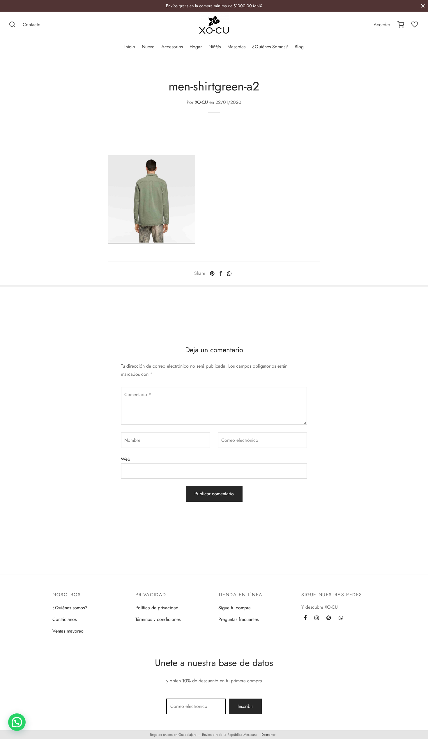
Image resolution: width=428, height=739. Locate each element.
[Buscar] (12, 24)
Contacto (31, 24)
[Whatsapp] (229, 273)
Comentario (137, 394)
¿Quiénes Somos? (270, 46)
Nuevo (148, 46)
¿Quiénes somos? (69, 607)
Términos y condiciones (158, 619)
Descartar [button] (268, 734)
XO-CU (201, 102)
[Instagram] (316, 618)
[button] (17, 722)
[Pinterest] (212, 273)
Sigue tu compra (234, 607)
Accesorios (172, 46)
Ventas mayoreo (68, 631)
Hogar (196, 46)
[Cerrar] (423, 5)
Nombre (132, 440)
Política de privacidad (156, 607)
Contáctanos (64, 619)
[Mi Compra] (400, 24)
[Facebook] (220, 273)
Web (125, 459)
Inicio (129, 46)
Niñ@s (214, 46)
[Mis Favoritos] (415, 24)
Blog (299, 46)
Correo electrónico (239, 440)
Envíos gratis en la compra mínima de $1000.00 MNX (214, 6)
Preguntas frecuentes (238, 619)
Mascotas (236, 46)
